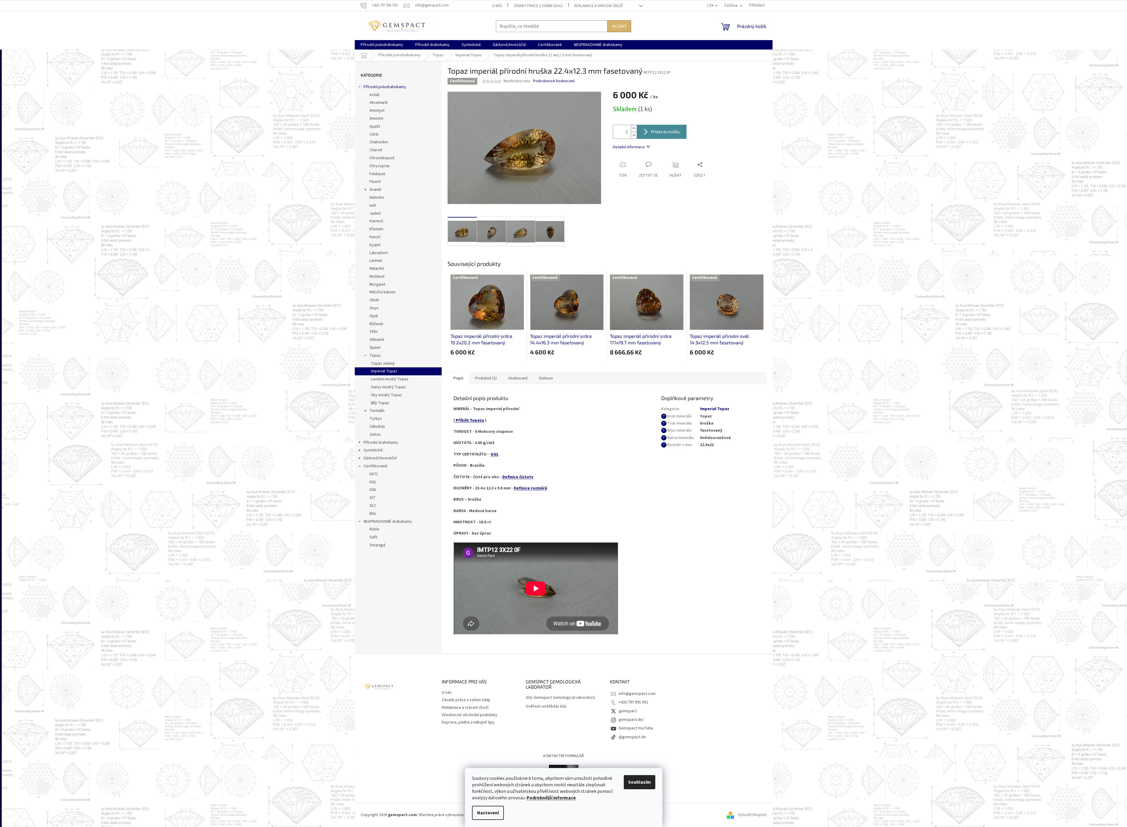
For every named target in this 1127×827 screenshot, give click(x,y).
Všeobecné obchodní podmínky (469, 715)
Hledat (619, 26)
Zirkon (375, 435)
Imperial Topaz (384, 371)
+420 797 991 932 (633, 702)
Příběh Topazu (470, 420)
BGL (372, 514)
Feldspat (377, 174)
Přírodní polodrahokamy (385, 87)
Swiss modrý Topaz (388, 387)
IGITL (373, 474)
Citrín (374, 134)
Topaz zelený (383, 363)
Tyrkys (375, 419)
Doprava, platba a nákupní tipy (468, 722)
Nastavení (488, 813)
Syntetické (373, 450)
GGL (373, 490)
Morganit (377, 284)
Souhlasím (639, 782)
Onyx (373, 308)
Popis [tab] (458, 378)
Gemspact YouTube (636, 728)
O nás (497, 6)
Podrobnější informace (551, 798)
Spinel (374, 348)
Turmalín (377, 411)
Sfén (373, 332)
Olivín (374, 300)
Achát (374, 95)
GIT (372, 498)
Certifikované (375, 466)
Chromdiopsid (381, 158)
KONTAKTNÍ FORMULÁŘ (563, 756)
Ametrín (376, 118)
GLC (372, 506)
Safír (373, 537)
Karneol (376, 221)
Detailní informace (629, 147)
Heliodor (377, 197)
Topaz (375, 356)
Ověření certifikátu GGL (546, 706)
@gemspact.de (632, 737)
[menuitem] (382, 45)
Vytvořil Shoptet (752, 815)
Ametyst (377, 111)
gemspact (628, 711)
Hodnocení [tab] (518, 378)
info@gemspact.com (637, 694)
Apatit (374, 126)
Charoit (375, 150)
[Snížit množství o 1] (634, 135)
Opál (373, 316)
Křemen (376, 229)
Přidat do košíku (665, 131)
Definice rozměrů (530, 488)
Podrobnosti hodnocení (554, 81)
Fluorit (375, 182)
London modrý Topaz (389, 379)
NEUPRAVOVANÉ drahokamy (388, 522)
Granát (375, 190)
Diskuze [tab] (546, 378)
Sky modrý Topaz (386, 395)
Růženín (376, 324)
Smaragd (377, 545)
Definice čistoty (517, 477)
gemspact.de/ (631, 720)
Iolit (372, 205)
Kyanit (374, 245)
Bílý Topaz (380, 403)
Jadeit (375, 213)
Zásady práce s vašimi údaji (538, 6)
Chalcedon (378, 142)
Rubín (374, 529)
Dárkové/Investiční (380, 458)
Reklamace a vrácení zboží (598, 6)
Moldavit (377, 276)
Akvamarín (378, 103)
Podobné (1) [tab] (486, 378)
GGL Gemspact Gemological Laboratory (560, 698)
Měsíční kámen (382, 292)
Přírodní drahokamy (381, 442)
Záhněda (377, 427)
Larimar (375, 261)
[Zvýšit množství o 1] (634, 128)
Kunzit (374, 237)
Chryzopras (379, 166)
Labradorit (378, 253)
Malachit (376, 269)
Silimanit (376, 340)
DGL (372, 482)
